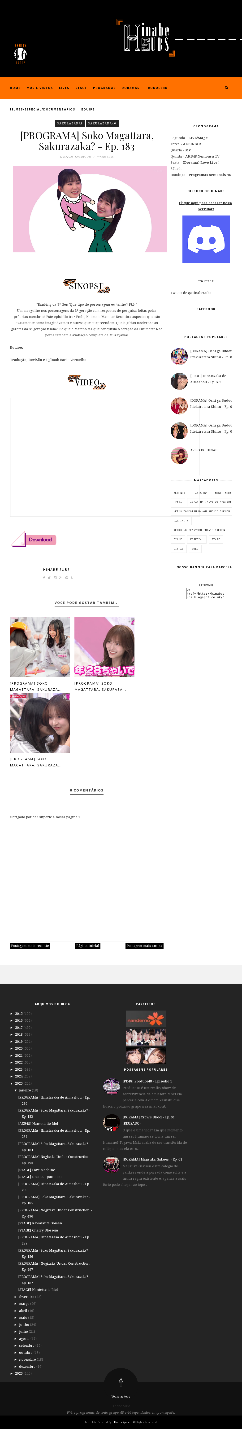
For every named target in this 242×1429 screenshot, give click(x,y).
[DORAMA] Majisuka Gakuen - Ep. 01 (152, 1159)
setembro (27, 1345)
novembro (28, 1359)
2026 (19, 1373)
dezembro (27, 1366)
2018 (19, 1034)
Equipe (88, 109)
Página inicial (87, 945)
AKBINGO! (180, 493)
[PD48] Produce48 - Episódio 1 (147, 1081)
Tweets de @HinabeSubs (191, 292)
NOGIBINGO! (223, 493)
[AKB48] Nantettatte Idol (38, 1123)
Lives (64, 88)
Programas (104, 88)
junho (24, 1324)
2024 (19, 1076)
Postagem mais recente (30, 945)
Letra (178, 502)
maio (23, 1317)
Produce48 (156, 88)
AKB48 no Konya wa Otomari (211, 502)
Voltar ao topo (121, 1396)
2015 (19, 1013)
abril (23, 1310)
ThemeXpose (122, 1422)
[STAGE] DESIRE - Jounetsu (40, 1176)
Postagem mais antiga (144, 945)
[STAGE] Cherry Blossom (38, 1230)
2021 (19, 1055)
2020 (19, 1048)
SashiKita (181, 520)
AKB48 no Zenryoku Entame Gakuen (199, 530)
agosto (24, 1338)
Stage (81, 88)
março (24, 1303)
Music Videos (40, 88)
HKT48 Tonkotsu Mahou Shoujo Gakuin (202, 511)
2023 (19, 1069)
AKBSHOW (201, 493)
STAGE (216, 539)
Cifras (179, 548)
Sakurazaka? (69, 123)
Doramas (130, 88)
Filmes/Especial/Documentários (42, 109)
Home (15, 88)
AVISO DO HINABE (204, 450)
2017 (19, 1027)
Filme (178, 539)
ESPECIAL (196, 539)
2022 (19, 1062)
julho (24, 1331)
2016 (19, 1020)
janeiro (25, 1090)
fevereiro (27, 1296)
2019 (19, 1041)
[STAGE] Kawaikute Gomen (40, 1223)
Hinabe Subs (56, 569)
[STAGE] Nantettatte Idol (38, 1289)
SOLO (195, 548)
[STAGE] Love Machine (36, 1170)
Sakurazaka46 (102, 123)
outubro (26, 1352)
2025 (19, 1083)
